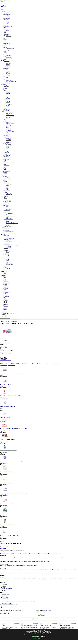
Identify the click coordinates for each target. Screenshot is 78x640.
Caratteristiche (3, 548)
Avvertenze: (2, 559)
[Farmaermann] (5, 0)
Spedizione (5, 4)
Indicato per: (2, 541)
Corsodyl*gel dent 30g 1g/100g (6, 482)
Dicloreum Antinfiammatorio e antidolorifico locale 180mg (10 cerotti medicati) (14, 461)
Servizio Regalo (4, 596)
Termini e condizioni (20, 610)
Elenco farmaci (4, 590)
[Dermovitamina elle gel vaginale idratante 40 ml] (5, 502)
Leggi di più (49, 632)
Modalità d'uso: (3, 551)
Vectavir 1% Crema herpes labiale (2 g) (7, 439)
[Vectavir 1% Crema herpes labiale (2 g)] (5, 437)
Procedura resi (4, 595)
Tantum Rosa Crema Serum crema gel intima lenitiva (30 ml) (11, 373)
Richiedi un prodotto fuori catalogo (7, 588)
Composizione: (3, 555)
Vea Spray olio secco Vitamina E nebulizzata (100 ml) (10, 535)
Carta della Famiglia (5, 598)
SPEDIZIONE (4, 6)
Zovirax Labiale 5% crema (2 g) (6, 417)
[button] (39, 638)
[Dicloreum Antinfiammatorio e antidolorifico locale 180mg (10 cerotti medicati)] (5, 459)
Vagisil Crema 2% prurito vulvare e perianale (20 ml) (9, 321)
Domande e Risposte (5, 597)
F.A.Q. (3, 5)
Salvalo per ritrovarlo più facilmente (7, 353)
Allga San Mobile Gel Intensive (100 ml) (7, 524)
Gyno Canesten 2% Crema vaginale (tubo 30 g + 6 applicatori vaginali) (13, 428)
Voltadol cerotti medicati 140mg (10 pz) (7, 406)
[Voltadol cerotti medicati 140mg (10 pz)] (5, 404)
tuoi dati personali (14, 604)
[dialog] (39, 634)
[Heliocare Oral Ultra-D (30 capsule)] (5, 470)
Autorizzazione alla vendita (5, 361)
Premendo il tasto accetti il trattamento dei (8, 604)
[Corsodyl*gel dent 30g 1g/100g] (5, 481)
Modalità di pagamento (5, 594)
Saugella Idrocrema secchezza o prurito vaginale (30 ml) (10, 395)
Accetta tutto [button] (35, 636)
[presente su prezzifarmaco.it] (41, 615)
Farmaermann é (4, 584)
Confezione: (2, 575)
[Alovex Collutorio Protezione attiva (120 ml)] (5, 448)
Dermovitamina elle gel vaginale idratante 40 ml (9, 503)
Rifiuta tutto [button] (43, 636)
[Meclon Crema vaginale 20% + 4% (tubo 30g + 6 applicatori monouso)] (5, 491)
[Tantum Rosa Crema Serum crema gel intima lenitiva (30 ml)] (5, 372)
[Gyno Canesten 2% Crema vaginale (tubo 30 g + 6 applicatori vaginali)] (5, 426)
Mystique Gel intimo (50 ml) (5, 384)
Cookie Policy (4, 586)
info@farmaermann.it (10, 613)
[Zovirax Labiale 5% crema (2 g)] (5, 415)
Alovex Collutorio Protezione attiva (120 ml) (8, 450)
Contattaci (3, 587)
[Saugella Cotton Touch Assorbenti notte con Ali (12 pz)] (5, 512)
